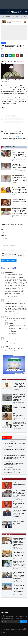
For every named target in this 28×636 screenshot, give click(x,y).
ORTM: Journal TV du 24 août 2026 (14, 443)
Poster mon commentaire (8, 260)
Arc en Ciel (14, 183)
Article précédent (14, 130)
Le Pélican (15, 418)
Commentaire (4, 242)
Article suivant (13, 136)
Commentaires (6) (8, 268)
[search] (26, 12)
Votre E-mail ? (4, 235)
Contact (3, 632)
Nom (2, 229)
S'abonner (23, 621)
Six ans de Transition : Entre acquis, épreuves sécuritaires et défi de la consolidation (19, 513)
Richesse (20, 119)
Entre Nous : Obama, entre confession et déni (19, 503)
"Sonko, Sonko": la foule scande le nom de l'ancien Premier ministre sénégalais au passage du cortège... (19, 576)
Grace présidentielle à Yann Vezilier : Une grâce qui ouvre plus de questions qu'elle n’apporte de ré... (19, 179)
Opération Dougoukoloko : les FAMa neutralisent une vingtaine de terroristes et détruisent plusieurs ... (19, 588)
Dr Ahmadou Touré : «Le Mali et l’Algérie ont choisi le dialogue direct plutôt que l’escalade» (19, 386)
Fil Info (2, 16)
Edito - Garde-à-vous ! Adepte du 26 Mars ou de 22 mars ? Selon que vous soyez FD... (14, 132)
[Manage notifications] (25, 629)
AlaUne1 (8, 116)
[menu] (2, 12)
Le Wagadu (15, 547)
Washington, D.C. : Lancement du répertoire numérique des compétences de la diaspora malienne (13, 472)
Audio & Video (23, 16)
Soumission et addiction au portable (19, 406)
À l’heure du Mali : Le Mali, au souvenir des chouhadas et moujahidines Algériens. (19, 397)
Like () (16, 296)
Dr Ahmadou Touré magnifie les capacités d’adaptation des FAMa (19, 424)
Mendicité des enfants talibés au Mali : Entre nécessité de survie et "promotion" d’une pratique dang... (19, 154)
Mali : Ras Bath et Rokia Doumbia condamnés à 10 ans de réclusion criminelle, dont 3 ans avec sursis (19, 191)
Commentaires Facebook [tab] (17, 224)
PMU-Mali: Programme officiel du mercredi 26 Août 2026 (13, 463)
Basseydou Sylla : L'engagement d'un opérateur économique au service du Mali (19, 166)
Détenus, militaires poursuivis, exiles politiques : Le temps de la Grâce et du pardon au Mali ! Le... (19, 564)
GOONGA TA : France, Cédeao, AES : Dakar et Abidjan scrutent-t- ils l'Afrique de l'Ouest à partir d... (19, 493)
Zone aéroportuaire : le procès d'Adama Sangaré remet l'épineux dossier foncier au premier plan (19, 541)
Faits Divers (15, 16)
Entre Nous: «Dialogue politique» (19, 483)
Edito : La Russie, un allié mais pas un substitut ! (19, 415)
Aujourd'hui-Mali (15, 170)
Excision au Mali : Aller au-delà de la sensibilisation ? (19, 200)
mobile (13, 116)
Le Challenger (14, 159)
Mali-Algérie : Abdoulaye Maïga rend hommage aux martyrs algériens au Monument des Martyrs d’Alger (14, 449)
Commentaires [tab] (5, 224)
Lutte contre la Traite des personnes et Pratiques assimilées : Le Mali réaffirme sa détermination (19, 211)
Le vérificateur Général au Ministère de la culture (14, 139)
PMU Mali (8, 16)
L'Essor (14, 390)
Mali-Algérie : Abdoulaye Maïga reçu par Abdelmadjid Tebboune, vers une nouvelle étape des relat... (14, 457)
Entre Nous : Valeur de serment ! (18, 522)
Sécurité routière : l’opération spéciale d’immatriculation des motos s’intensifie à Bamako (19, 554)
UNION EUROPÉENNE (11, 119)
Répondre (11, 296)
